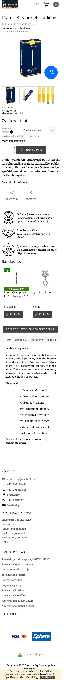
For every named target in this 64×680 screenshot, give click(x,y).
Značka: (16, 31)
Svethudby (13, 494)
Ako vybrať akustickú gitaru (18, 605)
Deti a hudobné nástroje (15, 569)
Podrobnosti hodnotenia (16, 28)
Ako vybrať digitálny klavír (17, 600)
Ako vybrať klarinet (13, 590)
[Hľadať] (37, 4)
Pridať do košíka (33, 150)
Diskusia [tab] (51, 339)
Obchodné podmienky (14, 533)
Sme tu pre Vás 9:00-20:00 (17, 519)
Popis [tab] (8, 339)
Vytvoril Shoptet (34, 654)
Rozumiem (47, 677)
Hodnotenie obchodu (14, 528)
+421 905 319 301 (16, 489)
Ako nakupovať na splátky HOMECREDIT (26, 559)
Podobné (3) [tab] (20, 339)
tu (37, 677)
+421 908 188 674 (16, 484)
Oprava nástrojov (12, 579)
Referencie (8, 524)
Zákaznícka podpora (14, 574)
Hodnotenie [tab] (36, 339)
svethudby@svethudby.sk (22, 479)
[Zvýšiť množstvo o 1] (14, 148)
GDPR (5, 542)
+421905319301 (15, 500)
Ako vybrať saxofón (13, 595)
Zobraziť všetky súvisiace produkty (30, 329)
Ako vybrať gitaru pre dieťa (17, 564)
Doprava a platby (11, 585)
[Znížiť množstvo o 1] (14, 152)
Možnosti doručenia (13, 140)
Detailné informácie (13, 182)
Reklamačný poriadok (14, 537)
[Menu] (56, 4)
